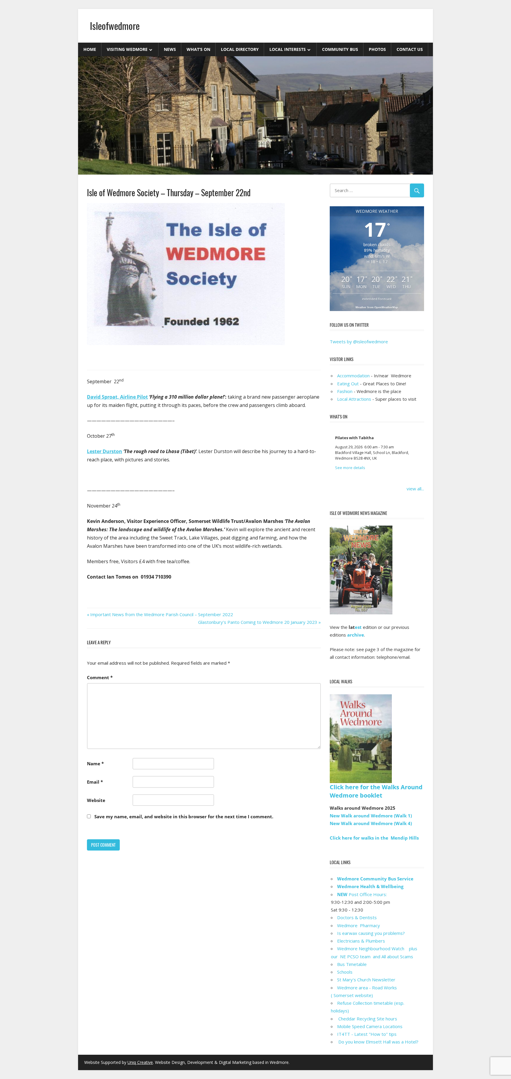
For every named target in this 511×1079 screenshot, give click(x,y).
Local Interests (287, 49)
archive (355, 635)
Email (95, 782)
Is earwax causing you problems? (371, 933)
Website (96, 800)
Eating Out (348, 383)
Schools (344, 972)
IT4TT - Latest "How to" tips (367, 1034)
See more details (350, 467)
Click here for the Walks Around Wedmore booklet (376, 791)
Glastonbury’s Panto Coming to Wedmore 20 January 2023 (257, 622)
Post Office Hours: (362, 894)
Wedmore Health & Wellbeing (370, 886)
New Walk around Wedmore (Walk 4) (371, 823)
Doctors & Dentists (357, 917)
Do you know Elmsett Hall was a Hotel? (377, 1042)
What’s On (198, 49)
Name (95, 763)
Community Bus (340, 49)
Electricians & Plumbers (361, 941)
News (170, 49)
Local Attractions (354, 399)
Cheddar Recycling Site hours (370, 1019)
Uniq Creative (140, 1062)
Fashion (344, 391)
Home (89, 49)
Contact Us (410, 49)
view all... (415, 489)
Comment (100, 677)
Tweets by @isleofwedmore (359, 341)
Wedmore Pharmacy (358, 925)
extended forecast (377, 299)
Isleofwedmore (115, 26)
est (358, 627)
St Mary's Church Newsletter (366, 980)
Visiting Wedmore (127, 49)
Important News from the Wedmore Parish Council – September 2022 (161, 614)
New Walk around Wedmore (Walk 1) (371, 816)
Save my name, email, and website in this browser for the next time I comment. (183, 816)
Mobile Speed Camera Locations (369, 1026)
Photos (377, 49)
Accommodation (353, 376)
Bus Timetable (352, 964)
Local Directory (240, 49)
